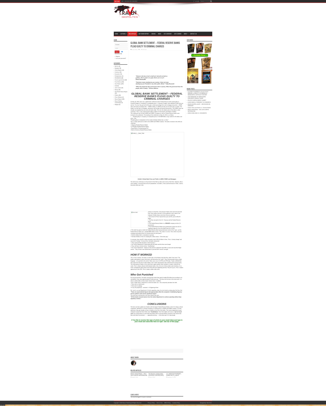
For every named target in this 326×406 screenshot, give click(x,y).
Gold (116, 85)
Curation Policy (176, 402)
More (185, 34)
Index (159, 34)
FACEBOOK (118, 78)
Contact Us (193, 34)
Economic (117, 74)
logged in (139, 397)
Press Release (118, 97)
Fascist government (120, 80)
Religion (117, 104)
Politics (116, 95)
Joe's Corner (118, 87)
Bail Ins (117, 66)
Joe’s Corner (177, 34)
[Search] (211, 1)
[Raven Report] (127, 17)
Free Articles (132, 34)
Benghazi (117, 68)
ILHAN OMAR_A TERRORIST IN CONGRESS (199, 102)
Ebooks (153, 34)
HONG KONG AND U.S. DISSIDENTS (197, 113)
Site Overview (167, 34)
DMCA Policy (167, 402)
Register (118, 56)
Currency (117, 72)
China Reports (118, 70)
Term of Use (160, 402)
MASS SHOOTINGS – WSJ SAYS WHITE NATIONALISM (139, 374)
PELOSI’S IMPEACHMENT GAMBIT (197, 100)
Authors (123, 34)
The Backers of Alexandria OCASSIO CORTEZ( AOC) (156, 374)
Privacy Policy (151, 402)
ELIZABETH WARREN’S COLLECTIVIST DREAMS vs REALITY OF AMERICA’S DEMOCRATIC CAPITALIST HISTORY (198, 93)
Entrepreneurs (118, 76)
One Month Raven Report (121, 91)
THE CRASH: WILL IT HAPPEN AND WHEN (131, 1)
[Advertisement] (181, 18)
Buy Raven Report (144, 34)
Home (116, 34)
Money (116, 89)
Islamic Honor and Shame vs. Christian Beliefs (199, 107)
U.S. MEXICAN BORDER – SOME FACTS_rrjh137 (174, 374)
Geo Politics (118, 84)
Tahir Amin (209, 402)
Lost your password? (121, 58)
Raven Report (118, 99)
